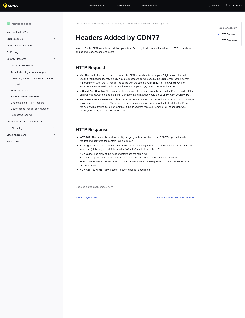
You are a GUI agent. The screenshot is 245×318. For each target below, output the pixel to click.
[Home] (32, 5)
